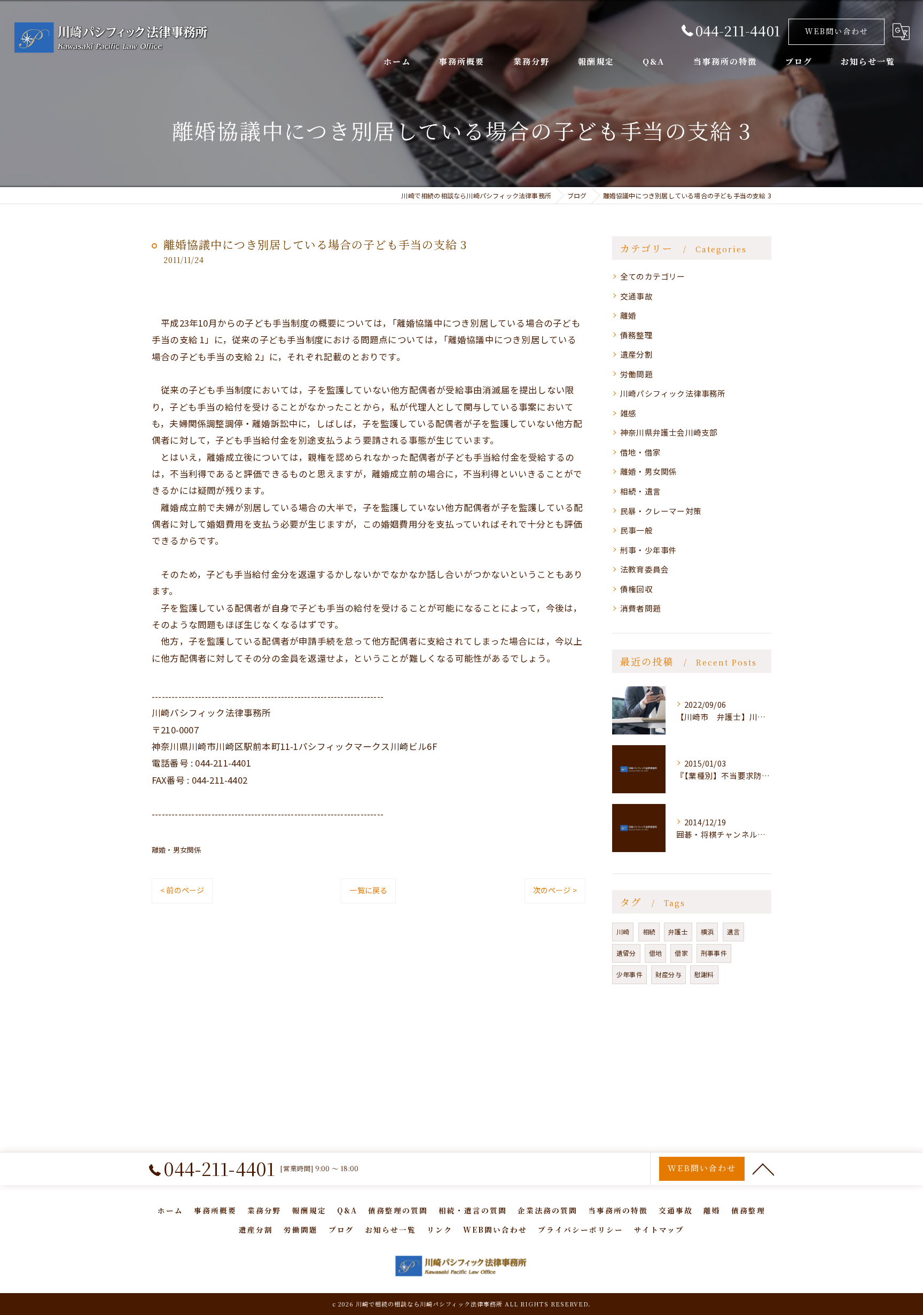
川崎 (622, 931)
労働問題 (636, 374)
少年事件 (629, 974)
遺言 (733, 931)
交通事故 (636, 295)
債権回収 (636, 588)
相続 (649, 931)
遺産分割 (636, 354)
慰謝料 (704, 974)
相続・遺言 (640, 491)
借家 (681, 952)
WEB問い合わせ (837, 31)
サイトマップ (659, 1229)
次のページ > (555, 890)
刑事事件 (714, 952)
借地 (655, 952)
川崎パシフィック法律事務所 (673, 393)
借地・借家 (640, 452)
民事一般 (636, 530)
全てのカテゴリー (652, 276)
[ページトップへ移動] (763, 1168)
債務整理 (636, 335)
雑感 (628, 413)
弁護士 (678, 931)
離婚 (628, 315)
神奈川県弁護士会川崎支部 (668, 432)
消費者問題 (640, 608)
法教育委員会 (644, 569)
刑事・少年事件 (648, 549)
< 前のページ (182, 890)
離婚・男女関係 (176, 850)
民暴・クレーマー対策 (660, 510)
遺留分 (626, 952)
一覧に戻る (368, 890)
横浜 (707, 931)
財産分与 (668, 974)
